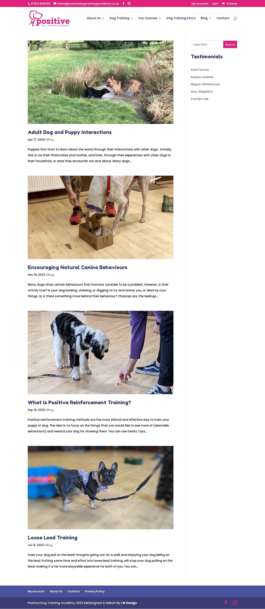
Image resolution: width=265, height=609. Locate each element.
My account (199, 4)
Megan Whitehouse (205, 84)
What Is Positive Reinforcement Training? (79, 402)
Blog (204, 18)
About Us (94, 18)
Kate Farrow (200, 70)
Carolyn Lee (199, 99)
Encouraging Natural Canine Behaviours (77, 267)
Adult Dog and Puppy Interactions (70, 132)
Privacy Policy (95, 591)
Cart (215, 4)
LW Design (129, 603)
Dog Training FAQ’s (181, 18)
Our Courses (148, 18)
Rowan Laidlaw (202, 77)
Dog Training (119, 18)
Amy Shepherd (202, 92)
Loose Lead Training (52, 538)
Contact (223, 18)
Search (230, 45)
